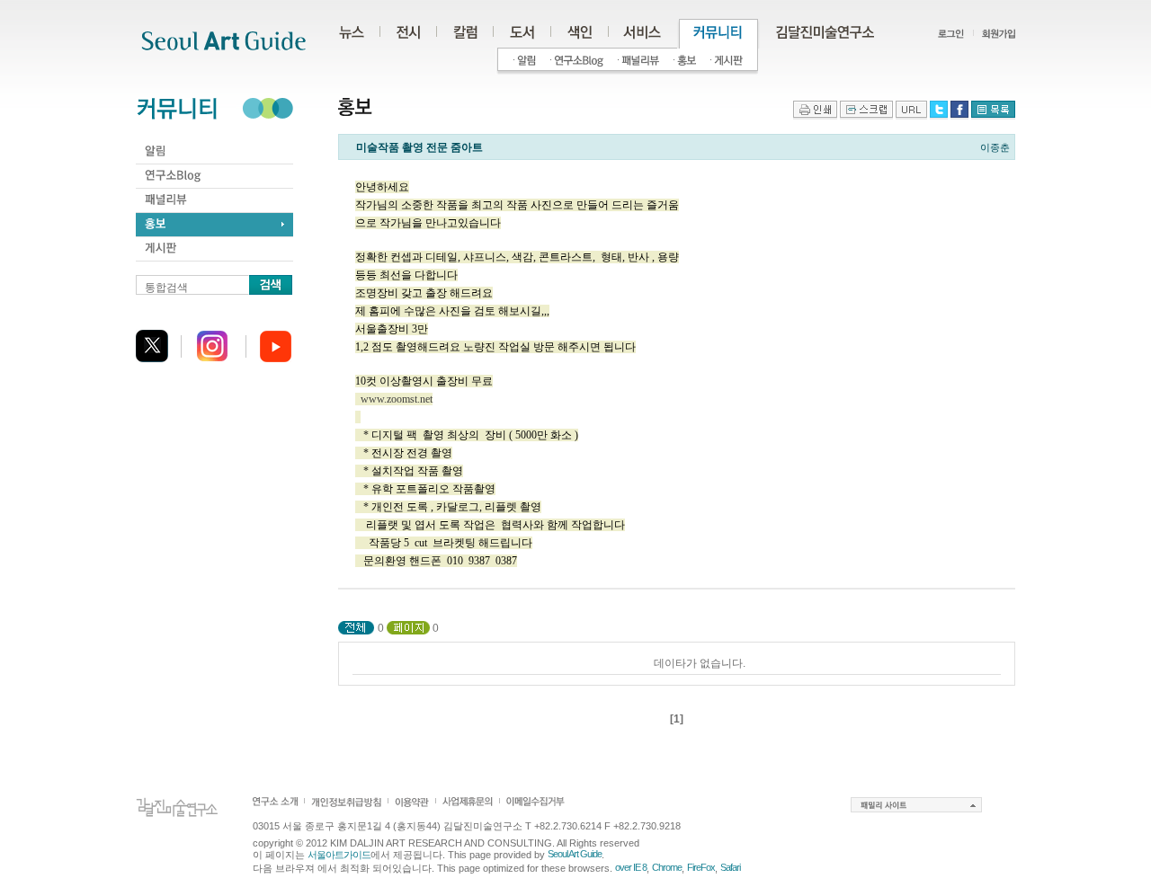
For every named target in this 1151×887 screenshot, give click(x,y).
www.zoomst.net (397, 399)
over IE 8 (631, 867)
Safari (730, 867)
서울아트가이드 (339, 854)
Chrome (667, 867)
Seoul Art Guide (575, 853)
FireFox (701, 867)
